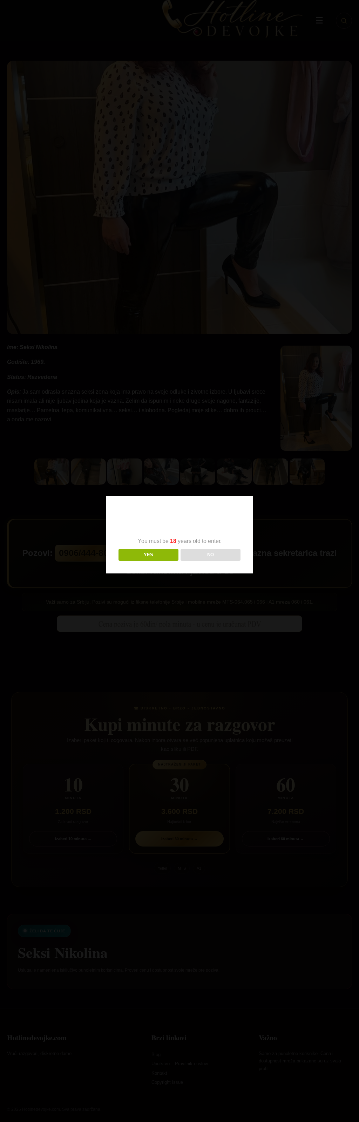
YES (148, 554)
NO (210, 554)
